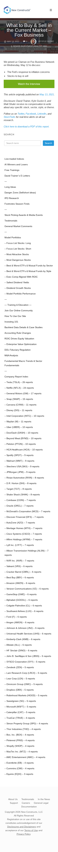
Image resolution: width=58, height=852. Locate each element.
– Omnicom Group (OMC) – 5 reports (24, 684)
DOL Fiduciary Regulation (18, 350)
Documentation (29, 806)
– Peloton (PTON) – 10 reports (20, 444)
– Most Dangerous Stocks (18, 260)
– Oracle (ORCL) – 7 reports (19, 506)
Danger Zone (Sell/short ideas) (20, 192)
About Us (13, 799)
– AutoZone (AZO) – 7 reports (20, 522)
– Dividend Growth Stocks (18, 288)
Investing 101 (11, 322)
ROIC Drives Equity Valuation (19, 338)
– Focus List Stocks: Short (18, 249)
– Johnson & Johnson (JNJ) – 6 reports (24, 628)
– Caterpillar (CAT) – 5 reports (20, 712)
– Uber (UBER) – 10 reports (19, 427)
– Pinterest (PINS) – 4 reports (20, 740)
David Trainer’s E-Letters (17, 176)
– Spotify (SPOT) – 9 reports (19, 455)
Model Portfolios (13, 237)
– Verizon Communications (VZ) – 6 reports (27, 589)
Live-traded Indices (14, 159)
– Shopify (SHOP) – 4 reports (19, 746)
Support (14, 803)
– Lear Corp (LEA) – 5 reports (20, 678)
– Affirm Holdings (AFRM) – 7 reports (23, 539)
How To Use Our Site (15, 316)
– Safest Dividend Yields (17, 282)
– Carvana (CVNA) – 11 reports (20, 405)
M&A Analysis (11, 355)
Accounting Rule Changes (18, 333)
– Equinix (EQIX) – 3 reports (19, 774)
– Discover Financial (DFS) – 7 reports (24, 517)
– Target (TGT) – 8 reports (18, 489)
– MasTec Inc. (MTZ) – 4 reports (21, 751)
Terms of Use (31, 830)
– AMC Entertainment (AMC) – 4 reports (25, 757)
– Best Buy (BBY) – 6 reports (19, 577)
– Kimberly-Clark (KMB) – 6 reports (22, 639)
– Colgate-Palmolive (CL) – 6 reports (23, 605)
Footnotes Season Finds (17, 204)
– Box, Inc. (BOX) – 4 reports (19, 735)
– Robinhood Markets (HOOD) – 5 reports (26, 695)
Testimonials (11, 220)
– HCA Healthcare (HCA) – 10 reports (24, 449)
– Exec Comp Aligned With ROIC (21, 277)
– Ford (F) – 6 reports (16, 617)
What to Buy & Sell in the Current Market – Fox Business (29, 30)
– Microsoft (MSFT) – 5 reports (20, 707)
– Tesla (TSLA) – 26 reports (19, 382)
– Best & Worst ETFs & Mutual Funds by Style (28, 271)
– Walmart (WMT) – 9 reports (19, 461)
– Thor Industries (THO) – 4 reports (23, 729)
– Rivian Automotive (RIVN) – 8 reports (24, 478)
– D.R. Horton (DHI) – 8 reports (20, 483)
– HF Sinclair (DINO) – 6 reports (21, 650)
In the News (44, 799)
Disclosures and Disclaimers (21, 826)
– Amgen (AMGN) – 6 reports (19, 622)
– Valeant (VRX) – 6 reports (19, 566)
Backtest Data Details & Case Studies (24, 327)
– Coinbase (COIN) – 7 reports (20, 500)
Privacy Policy (23, 834)
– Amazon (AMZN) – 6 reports (20, 583)
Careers (26, 803)
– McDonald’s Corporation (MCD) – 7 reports (27, 511)
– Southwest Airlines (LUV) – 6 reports (24, 611)
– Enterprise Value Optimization (21, 344)
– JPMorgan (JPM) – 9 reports (20, 472)
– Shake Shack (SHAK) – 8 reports (22, 494)
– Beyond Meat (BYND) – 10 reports (23, 438)
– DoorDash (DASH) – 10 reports (21, 433)
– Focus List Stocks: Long (18, 243)
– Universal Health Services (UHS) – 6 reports (28, 634)
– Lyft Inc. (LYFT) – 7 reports (19, 545)
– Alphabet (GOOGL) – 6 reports (21, 600)
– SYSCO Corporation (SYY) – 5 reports (25, 662)
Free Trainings (12, 170)
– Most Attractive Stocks (17, 254)
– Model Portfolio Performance (20, 294)
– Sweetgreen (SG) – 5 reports (20, 701)
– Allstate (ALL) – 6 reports (18, 645)
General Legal (41, 803)
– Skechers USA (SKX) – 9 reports (22, 466)
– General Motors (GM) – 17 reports (23, 393)
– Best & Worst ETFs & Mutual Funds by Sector (29, 265)
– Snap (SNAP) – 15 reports (19, 399)
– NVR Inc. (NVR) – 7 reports (19, 560)
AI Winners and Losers (16, 164)
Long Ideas (10, 187)
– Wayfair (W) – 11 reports (18, 421)
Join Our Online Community (19, 310)
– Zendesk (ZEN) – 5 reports (19, 667)
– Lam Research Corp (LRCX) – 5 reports (26, 673)
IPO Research (12, 198)
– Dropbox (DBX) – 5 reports (19, 690)
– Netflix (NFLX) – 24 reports (19, 388)
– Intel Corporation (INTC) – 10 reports (24, 416)
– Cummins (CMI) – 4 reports (19, 768)
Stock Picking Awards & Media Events (24, 215)
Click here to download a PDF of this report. (26, 126)
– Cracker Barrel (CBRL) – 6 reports (23, 572)
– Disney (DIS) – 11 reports (18, 410)
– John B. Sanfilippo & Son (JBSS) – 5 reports (28, 656)
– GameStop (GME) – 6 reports (21, 594)
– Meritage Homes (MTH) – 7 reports (23, 528)
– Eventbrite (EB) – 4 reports (19, 763)
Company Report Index (16, 376)
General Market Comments (18, 226)
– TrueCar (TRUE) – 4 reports (20, 718)
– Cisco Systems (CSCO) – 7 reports (23, 534)
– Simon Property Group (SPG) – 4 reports (26, 723)
